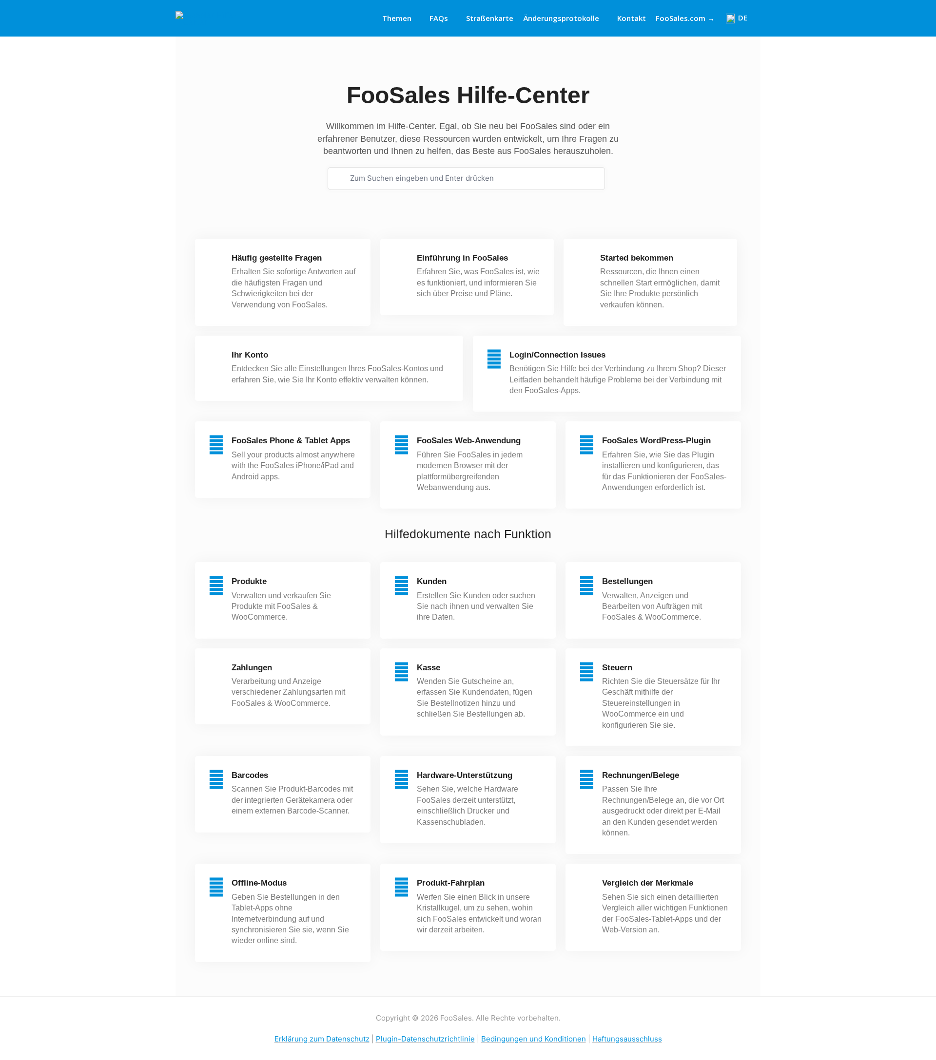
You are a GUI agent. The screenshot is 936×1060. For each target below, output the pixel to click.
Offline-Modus (259, 883)
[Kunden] (401, 586)
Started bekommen (636, 258)
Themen (396, 18)
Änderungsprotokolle (561, 18)
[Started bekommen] (585, 262)
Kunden (432, 581)
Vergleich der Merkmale (647, 883)
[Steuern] (587, 672)
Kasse (428, 667)
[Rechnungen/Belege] (587, 780)
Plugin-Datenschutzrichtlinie (425, 1038)
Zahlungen (252, 667)
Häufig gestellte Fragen (277, 258)
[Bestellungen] (587, 586)
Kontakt (631, 18)
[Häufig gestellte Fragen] (216, 262)
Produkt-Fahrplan (451, 883)
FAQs (438, 18)
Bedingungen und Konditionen (533, 1038)
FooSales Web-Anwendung (469, 440)
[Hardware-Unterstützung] (401, 780)
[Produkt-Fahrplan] (401, 887)
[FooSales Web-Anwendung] (401, 445)
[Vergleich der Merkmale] (587, 887)
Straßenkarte (489, 18)
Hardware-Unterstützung (464, 775)
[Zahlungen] (216, 672)
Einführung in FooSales (462, 258)
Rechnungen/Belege (640, 775)
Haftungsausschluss (627, 1038)
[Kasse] (401, 672)
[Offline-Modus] (216, 887)
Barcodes (250, 775)
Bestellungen (627, 581)
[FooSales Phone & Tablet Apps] (216, 445)
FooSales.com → (685, 18)
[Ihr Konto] (216, 359)
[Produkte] (216, 586)
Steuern (617, 667)
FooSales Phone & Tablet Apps (291, 440)
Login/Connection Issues (557, 355)
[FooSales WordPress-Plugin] (587, 445)
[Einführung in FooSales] (401, 262)
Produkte (249, 581)
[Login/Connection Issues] (494, 359)
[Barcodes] (216, 780)
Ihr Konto (250, 355)
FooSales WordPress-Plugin (656, 440)
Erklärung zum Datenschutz (322, 1038)
